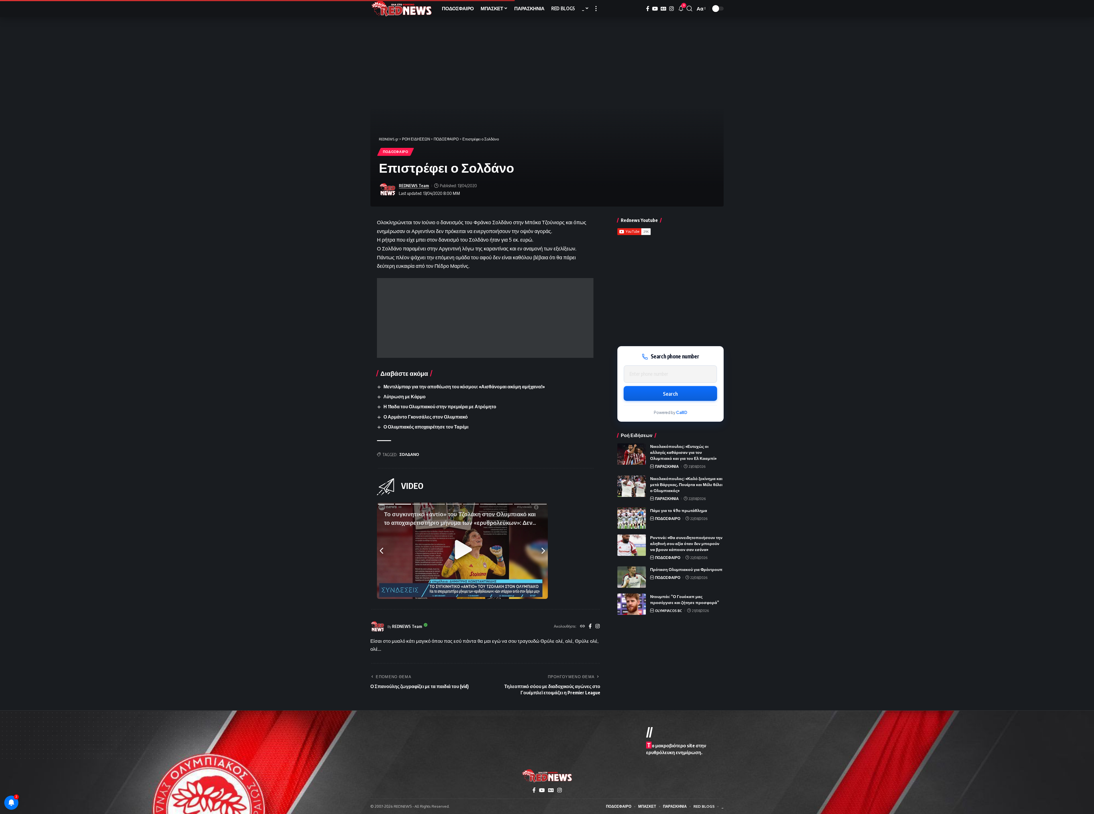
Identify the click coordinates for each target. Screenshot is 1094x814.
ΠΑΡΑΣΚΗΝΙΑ (667, 466)
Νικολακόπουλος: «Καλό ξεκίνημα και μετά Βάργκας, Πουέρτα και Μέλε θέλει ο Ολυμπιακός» (686, 484)
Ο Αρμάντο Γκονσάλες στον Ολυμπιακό (425, 417)
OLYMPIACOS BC (668, 610)
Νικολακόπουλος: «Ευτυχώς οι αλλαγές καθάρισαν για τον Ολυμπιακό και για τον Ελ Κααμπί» (683, 452)
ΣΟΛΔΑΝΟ (409, 454)
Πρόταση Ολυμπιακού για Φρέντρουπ (686, 569)
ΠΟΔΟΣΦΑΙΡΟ (395, 152)
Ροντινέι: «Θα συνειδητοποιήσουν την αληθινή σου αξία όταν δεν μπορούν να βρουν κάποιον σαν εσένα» (686, 543)
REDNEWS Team (414, 185)
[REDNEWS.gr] (401, 8)
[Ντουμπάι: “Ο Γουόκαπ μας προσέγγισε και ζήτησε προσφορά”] (631, 604)
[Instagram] (671, 8)
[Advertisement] (485, 318)
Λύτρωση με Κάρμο (404, 396)
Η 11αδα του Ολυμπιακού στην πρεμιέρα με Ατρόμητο (439, 406)
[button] (596, 8)
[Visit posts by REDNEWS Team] (387, 189)
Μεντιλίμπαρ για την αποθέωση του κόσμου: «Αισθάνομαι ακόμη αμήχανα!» (464, 386)
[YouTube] (655, 8)
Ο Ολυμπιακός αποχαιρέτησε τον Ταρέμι (425, 427)
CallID (681, 412)
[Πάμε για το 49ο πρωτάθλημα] (631, 518)
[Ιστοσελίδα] (582, 626)
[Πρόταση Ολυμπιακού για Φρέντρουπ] (631, 577)
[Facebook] (648, 8)
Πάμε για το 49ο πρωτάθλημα (678, 510)
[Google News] (663, 8)
